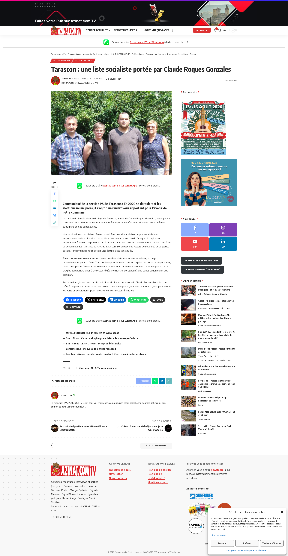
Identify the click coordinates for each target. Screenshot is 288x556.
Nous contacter (118, 478)
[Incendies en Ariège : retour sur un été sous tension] (188, 352)
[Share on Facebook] (54, 193)
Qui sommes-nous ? (120, 469)
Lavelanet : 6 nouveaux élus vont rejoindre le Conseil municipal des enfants (106, 354)
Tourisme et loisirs (216, 308)
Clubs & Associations (207, 325)
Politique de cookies (234, 550)
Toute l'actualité (205, 356)
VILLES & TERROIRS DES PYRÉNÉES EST (215, 360)
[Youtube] (195, 244)
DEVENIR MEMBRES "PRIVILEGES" (202, 269)
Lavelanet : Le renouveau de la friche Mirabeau (91, 348)
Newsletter (116, 473)
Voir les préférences (271, 543)
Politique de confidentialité (255, 550)
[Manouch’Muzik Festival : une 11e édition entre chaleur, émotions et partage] (188, 319)
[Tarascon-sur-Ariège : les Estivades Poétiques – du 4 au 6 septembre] (188, 290)
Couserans (202, 308)
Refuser (247, 543)
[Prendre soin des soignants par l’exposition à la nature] (188, 401)
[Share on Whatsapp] (54, 201)
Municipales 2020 (87, 368)
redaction (66, 78)
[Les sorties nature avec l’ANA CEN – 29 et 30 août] (188, 415)
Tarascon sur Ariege (107, 368)
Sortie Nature (204, 419)
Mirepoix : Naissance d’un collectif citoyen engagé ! (93, 332)
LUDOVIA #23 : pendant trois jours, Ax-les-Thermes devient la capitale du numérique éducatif (217, 335)
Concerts (202, 433)
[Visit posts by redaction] (55, 80)
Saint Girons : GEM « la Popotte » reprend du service (93, 343)
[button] (282, 512)
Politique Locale (61, 60)
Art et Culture (204, 294)
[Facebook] (195, 229)
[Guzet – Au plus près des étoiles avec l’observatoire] (188, 305)
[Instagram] (223, 229)
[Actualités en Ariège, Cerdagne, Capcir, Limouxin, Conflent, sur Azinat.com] (66, 30)
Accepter (222, 543)
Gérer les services (219, 535)
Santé (200, 405)
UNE (228, 308)
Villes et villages (84, 60)
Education (202, 342)
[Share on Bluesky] (54, 215)
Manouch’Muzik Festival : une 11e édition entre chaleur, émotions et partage (215, 318)
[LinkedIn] (223, 244)
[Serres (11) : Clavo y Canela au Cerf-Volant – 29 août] (188, 430)
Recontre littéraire (219, 294)
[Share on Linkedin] (54, 208)
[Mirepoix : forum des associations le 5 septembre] (188, 370)
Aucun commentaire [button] (157, 446)
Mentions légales (158, 482)
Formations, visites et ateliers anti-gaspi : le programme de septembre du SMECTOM (217, 383)
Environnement (204, 391)
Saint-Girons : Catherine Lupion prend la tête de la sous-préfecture (102, 338)
